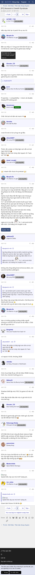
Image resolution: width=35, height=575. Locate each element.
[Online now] (4, 22)
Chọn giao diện (6, 551)
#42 (33, 42)
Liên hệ (3, 558)
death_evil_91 (7, 11)
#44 (33, 94)
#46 (33, 128)
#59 (33, 471)
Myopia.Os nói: (7, 248)
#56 (33, 411)
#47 (33, 145)
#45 (33, 112)
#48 (33, 167)
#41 (33, 26)
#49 (33, 184)
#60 (33, 489)
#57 (33, 430)
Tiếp (26, 14)
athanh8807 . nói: (7, 342)
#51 (33, 282)
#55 (33, 387)
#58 (33, 450)
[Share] (30, 26)
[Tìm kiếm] (33, 2)
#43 (33, 71)
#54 (33, 369)
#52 (33, 316)
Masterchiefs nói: (7, 494)
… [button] (20, 14)
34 (23, 14)
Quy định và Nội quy (6, 561)
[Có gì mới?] (29, 2)
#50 (33, 243)
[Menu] (2, 2)
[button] (17, 554)
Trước (8, 14)
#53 (33, 337)
